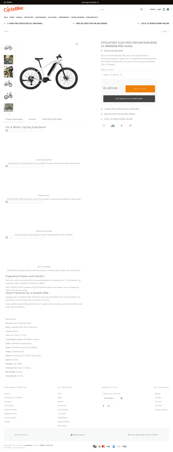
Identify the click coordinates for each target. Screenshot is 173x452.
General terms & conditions (13, 397)
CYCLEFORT (109, 42)
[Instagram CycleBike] (108, 406)
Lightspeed (28, 445)
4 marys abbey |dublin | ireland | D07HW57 (143, 435)
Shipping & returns (10, 413)
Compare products (161, 409)
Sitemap (7, 422)
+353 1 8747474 (22, 435)
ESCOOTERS (28, 17)
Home (6, 31)
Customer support (10, 417)
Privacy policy (9, 405)
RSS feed (50, 445)
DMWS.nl (43, 445)
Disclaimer (8, 401)
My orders (158, 397)
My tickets (158, 401)
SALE (6, 17)
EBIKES (19, 17)
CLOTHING (52, 17)
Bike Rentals (92, 17)
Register (158, 393)
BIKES (12, 17)
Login (159, 9)
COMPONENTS (63, 17)
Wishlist (153, 9)
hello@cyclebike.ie (79, 435)
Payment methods (10, 409)
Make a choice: (108, 69)
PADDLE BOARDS (77, 17)
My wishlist (158, 405)
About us (7, 393)
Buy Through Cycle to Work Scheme (129, 99)
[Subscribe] (121, 398)
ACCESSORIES (40, 17)
